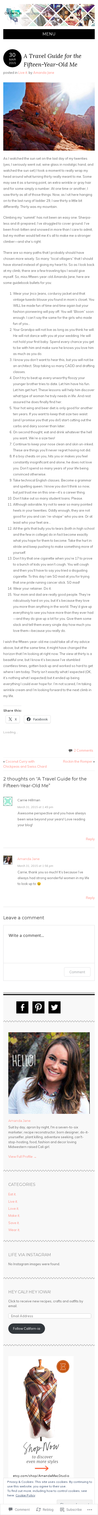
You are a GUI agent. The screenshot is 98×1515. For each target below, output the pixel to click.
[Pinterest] (38, 1007)
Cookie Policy (25, 1495)
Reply (90, 839)
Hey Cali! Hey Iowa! (29, 1292)
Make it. (14, 1216)
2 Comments (83, 750)
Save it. (14, 1223)
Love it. (13, 1208)
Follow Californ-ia (26, 1328)
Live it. (23, 73)
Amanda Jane (43, 73)
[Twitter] (54, 1007)
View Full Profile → (22, 1157)
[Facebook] (22, 1007)
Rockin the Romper (79, 761)
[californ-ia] (49, 26)
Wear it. (14, 1230)
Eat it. (12, 1194)
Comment (77, 972)
